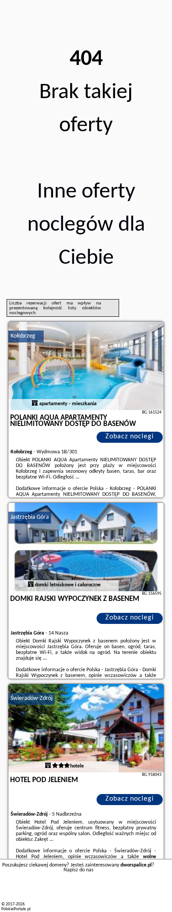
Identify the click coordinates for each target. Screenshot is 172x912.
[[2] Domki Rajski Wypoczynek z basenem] (86, 547)
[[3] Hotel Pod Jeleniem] (86, 728)
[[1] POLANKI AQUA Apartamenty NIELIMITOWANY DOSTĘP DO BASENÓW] (86, 366)
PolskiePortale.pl (15, 909)
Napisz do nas (78, 870)
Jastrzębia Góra (30, 517)
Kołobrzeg (23, 336)
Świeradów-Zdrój (31, 698)
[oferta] (35, 404)
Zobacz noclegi (129, 436)
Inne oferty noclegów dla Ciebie (86, 225)
